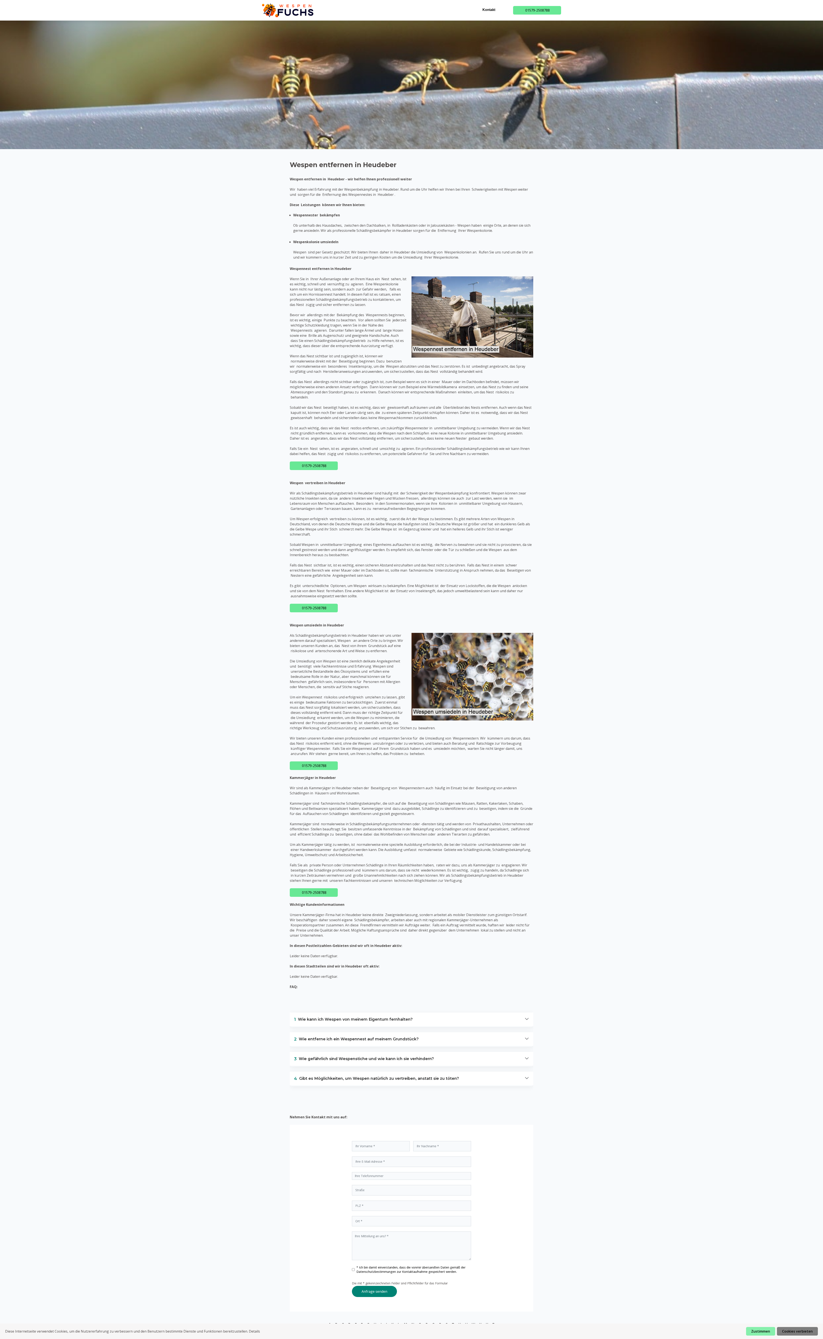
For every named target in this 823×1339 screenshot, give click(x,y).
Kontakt (488, 10)
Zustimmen (760, 1331)
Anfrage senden (374, 1291)
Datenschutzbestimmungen (376, 1272)
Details (254, 1331)
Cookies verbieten (797, 1331)
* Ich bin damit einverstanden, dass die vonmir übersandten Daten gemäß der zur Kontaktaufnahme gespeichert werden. (411, 1269)
